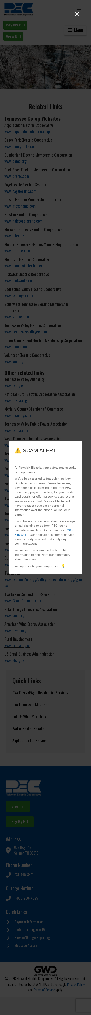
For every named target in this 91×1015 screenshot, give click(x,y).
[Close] (77, 14)
